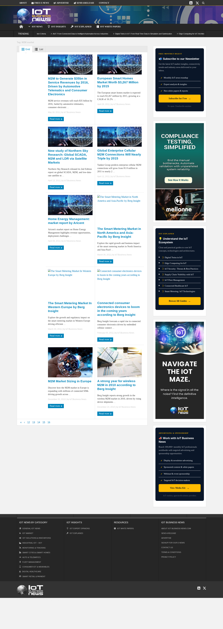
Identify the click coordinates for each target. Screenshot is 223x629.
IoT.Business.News (72, 112)
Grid (27, 49)
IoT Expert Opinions (80, 528)
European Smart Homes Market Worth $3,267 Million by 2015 (117, 82)
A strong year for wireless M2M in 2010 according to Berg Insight (116, 385)
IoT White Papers (110, 26)
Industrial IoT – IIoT (32, 543)
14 (38, 422)
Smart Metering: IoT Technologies (179, 291)
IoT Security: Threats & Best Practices (180, 269)
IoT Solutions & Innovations (37, 538)
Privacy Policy (168, 557)
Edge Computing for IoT (174, 263)
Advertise (166, 538)
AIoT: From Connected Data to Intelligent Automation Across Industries (65, 34)
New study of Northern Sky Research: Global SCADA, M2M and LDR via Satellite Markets (68, 156)
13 (33, 422)
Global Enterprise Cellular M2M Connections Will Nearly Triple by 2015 (119, 154)
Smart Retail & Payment (33, 576)
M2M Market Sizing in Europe (69, 381)
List (41, 49)
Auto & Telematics (31, 557)
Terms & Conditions (171, 552)
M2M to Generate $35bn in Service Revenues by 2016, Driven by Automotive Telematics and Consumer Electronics (68, 86)
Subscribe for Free (180, 98)
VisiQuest (69, 599)
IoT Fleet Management (174, 280)
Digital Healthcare (31, 572)
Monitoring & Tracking (34, 548)
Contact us (167, 547)
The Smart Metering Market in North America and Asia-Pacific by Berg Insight (119, 232)
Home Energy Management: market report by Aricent (69, 221)
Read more (55, 119)
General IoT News (31, 528)
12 (28, 422)
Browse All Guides (180, 301)
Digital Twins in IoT (173, 257)
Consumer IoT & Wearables (35, 567)
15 (43, 422)
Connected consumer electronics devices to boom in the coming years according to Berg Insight (118, 308)
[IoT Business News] (34, 14)
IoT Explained (83, 26)
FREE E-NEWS (41, 3)
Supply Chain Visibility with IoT (178, 274)
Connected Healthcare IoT (175, 286)
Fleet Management (31, 562)
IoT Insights (58, 26)
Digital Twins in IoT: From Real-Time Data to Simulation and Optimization (128, 34)
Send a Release (168, 533)
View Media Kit (179, 488)
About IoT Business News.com (176, 528)
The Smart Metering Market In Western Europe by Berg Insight (70, 307)
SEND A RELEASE (85, 3)
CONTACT (104, 3)
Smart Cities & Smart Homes (36, 553)
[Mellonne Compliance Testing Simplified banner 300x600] (179, 171)
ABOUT (23, 3)
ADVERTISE (63, 3)
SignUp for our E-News (173, 543)
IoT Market (27, 533)
